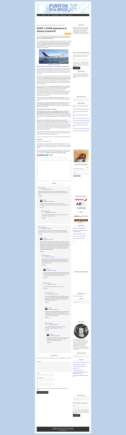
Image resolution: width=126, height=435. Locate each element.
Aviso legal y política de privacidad (58, 429)
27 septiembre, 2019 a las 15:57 (50, 212)
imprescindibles (75, 32)
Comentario (39, 361)
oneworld (61, 157)
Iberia (49, 36)
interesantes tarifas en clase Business (43, 129)
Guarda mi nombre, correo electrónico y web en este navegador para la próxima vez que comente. (52, 389)
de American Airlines (52, 146)
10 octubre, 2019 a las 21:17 (50, 256)
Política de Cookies (63, 430)
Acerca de (75, 29)
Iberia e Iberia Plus (54, 157)
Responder (40, 196)
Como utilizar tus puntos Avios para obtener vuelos (81, 362)
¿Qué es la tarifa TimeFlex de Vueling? (79, 236)
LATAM (49, 41)
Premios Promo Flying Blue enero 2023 (83, 109)
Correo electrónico (40, 377)
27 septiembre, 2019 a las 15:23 (48, 201)
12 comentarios (67, 33)
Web (37, 382)
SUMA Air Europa (76, 368)
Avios (42, 157)
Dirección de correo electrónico (78, 168)
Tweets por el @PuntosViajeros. (78, 296)
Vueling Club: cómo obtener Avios (78, 370)
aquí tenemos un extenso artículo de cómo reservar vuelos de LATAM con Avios (57, 113)
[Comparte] (47, 155)
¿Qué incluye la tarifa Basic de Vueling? (79, 233)
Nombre (38, 373)
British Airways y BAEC (47, 157)
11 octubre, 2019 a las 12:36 (53, 294)
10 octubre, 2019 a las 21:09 (48, 239)
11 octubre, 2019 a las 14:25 (55, 335)
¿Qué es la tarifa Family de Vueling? (78, 238)
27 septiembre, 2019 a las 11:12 (47, 189)
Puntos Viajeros (59, 428)
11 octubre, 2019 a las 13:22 (53, 309)
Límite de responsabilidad (69, 429)
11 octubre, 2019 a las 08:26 (51, 270)
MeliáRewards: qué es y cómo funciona (79, 364)
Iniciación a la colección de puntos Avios (79, 366)
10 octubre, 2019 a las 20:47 (46, 228)
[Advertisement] (63, 21)
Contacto (79, 76)
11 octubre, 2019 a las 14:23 (53, 324)
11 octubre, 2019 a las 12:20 (51, 284)
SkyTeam (65, 157)
